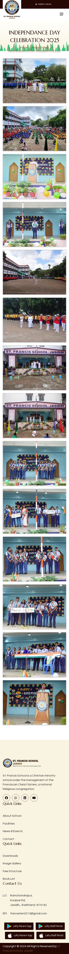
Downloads (10, 855)
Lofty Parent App (22, 926)
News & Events (13, 831)
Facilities (9, 823)
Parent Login (44, 4)
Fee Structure (12, 871)
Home (24, 47)
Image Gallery (40, 47)
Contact (8, 838)
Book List (9, 878)
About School (12, 815)
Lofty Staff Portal (54, 926)
